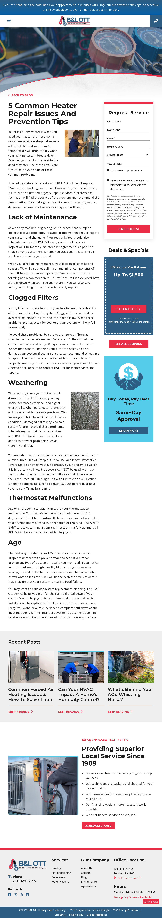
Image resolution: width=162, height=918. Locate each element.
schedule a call (98, 825)
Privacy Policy (76, 914)
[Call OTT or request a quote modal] (156, 21)
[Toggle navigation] (9, 20)
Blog (84, 877)
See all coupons (128, 344)
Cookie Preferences (97, 914)
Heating (56, 868)
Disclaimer (60, 914)
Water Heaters (60, 881)
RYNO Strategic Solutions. (125, 910)
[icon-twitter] (16, 895)
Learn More (128, 430)
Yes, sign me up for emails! (126, 170)
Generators (58, 877)
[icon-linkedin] (28, 895)
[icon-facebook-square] (10, 895)
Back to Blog (22, 95)
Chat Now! (151, 901)
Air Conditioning (61, 873)
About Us (86, 868)
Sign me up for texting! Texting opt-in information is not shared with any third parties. (129, 185)
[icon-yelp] (22, 895)
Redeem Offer (126, 309)
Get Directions (127, 878)
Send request (129, 229)
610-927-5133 (24, 881)
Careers (85, 873)
